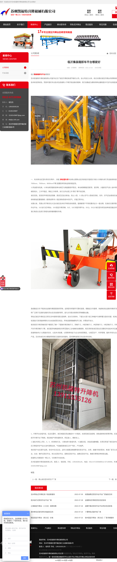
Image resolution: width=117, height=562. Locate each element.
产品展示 (48, 25)
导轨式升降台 (75, 25)
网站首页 (7, 25)
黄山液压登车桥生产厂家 (47, 479)
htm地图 (64, 560)
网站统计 (99, 560)
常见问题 (102, 25)
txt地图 (70, 560)
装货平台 (87, 553)
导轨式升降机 (77, 553)
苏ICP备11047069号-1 (74, 546)
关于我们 (20, 25)
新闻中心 (34, 25)
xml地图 (58, 560)
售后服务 (89, 25)
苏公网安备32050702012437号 (50, 550)
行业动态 (5, 73)
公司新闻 (5, 67)
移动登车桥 (61, 25)
